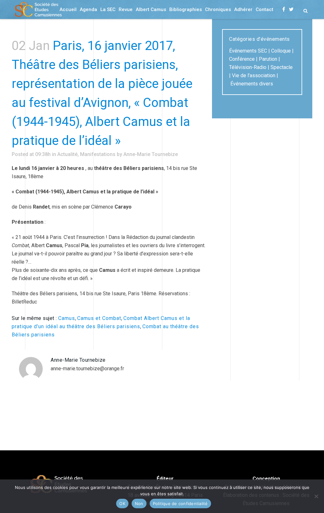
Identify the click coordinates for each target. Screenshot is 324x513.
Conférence (242, 59)
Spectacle (282, 67)
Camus (66, 318)
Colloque (281, 51)
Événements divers (251, 84)
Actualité (67, 154)
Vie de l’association (253, 75)
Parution (268, 59)
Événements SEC (248, 51)
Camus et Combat (99, 318)
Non (139, 503)
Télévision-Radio (247, 67)
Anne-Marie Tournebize (150, 154)
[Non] (316, 496)
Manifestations (97, 154)
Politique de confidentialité (180, 503)
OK (122, 503)
